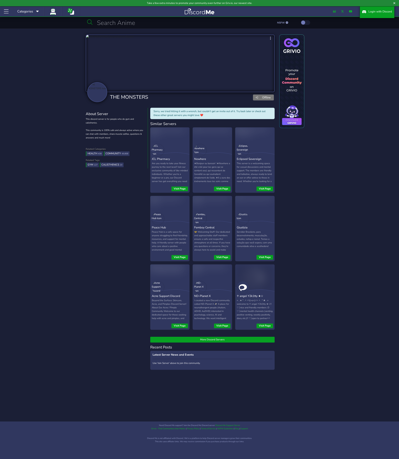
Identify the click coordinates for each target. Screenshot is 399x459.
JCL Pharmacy (161, 159)
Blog (237, 428)
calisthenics (111, 164)
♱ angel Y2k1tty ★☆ (250, 296)
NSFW (281, 22)
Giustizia (242, 227)
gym (93, 164)
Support (244, 428)
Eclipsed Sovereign (249, 159)
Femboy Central (204, 227)
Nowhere (200, 159)
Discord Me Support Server (227, 425)
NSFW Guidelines (225, 428)
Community (117, 153)
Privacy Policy (193, 428)
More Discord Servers (212, 339)
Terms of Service (208, 428)
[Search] (90, 22)
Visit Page (180, 188)
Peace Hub (159, 227)
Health (95, 153)
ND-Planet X (202, 296)
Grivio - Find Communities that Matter (168, 428)
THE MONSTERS (129, 97)
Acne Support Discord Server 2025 (166, 298)
